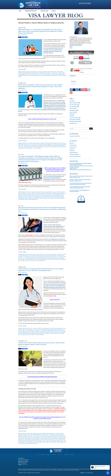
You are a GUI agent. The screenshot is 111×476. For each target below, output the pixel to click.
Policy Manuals (51, 440)
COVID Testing (52, 434)
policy (43, 394)
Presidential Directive (44, 259)
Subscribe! (81, 72)
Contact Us (54, 11)
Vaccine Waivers (61, 75)
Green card (28, 74)
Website (42, 454)
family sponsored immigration (76, 45)
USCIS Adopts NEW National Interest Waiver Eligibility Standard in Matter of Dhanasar (80, 164)
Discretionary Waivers (42, 435)
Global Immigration (21, 74)
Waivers (39, 148)
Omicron (60, 439)
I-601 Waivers (48, 74)
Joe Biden (54, 195)
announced (54, 46)
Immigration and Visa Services (31, 11)
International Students (47, 195)
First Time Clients (54, 72)
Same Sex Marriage (31, 333)
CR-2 (26, 329)
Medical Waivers (25, 332)
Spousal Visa (31, 198)
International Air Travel (38, 195)
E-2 (23, 256)
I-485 (44, 74)
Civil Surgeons (41, 143)
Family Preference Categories (46, 437)
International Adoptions (74, 154)
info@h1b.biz (25, 464)
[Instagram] (88, 89)
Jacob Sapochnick (73, 36)
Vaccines (20, 76)
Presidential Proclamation (59, 196)
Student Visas (36, 198)
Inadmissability (33, 145)
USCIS (40, 75)
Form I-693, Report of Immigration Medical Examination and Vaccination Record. (52, 51)
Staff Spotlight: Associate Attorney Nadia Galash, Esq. (80, 169)
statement (53, 239)
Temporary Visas (73, 145)
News (64, 74)
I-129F (46, 438)
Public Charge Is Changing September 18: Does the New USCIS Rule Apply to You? (81, 177)
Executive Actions (33, 194)
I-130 (40, 74)
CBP (63, 191)
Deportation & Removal (75, 121)
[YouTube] (85, 89)
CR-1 (24, 329)
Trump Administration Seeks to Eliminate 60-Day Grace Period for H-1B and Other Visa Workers (81, 184)
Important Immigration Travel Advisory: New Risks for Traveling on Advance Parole (80, 180)
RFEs (43, 146)
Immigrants (60, 74)
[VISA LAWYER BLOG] (55, 15)
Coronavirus (40, 71)
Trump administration (34, 75)
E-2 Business (27, 256)
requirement (52, 138)
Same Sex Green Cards (60, 332)
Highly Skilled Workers (32, 258)
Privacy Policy (48, 454)
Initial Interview (40, 145)
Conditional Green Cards (37, 433)
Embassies (38, 437)
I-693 (25, 145)
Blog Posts (72, 454)
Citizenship (72, 150)
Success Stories (45, 442)
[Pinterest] (82, 89)
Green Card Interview (34, 74)
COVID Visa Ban (39, 255)
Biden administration (34, 143)
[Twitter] (74, 89)
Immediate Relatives (30, 330)
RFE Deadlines (58, 440)
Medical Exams (21, 196)
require (63, 102)
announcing (46, 179)
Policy (38, 259)
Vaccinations (45, 198)
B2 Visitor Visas (42, 191)
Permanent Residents (22, 75)
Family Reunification (56, 437)
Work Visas (36, 199)
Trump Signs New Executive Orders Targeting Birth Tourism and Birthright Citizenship (80, 187)
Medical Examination (58, 145)
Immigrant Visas (54, 74)
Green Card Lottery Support (75, 156)
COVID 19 (44, 71)
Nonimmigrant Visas (38, 196)
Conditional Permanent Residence (48, 433)
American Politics (34, 71)
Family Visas (26, 144)
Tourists (49, 259)
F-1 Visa (39, 194)
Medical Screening (28, 196)
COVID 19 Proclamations (51, 71)
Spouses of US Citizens (49, 146)
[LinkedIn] (77, 89)
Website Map (66, 454)
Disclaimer (54, 454)
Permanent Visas (73, 146)
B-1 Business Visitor (34, 191)
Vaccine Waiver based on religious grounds (50, 75)
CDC (19, 193)
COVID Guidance (60, 71)
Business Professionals (57, 191)
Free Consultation (61, 72)
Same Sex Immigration (22, 333)
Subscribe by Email (44, 11)
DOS (29, 194)
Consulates (20, 434)
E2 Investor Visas (33, 256)
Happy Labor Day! (73, 168)
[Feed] (71, 92)
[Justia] (79, 89)
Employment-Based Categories (43, 256)
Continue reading (22, 69)
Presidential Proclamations (23, 198)
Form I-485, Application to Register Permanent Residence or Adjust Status (54, 105)
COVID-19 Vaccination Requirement (25, 72)
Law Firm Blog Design (86, 472)
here (47, 323)
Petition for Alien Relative (37, 146)
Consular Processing (59, 433)
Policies (28, 75)
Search (91, 129)
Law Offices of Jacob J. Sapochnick (33, 472)
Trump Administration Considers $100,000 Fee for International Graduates (79, 191)
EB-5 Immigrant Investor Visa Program (28, 437)
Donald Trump (44, 72)
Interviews (45, 145)
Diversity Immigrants (50, 435)
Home (20, 11)
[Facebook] (71, 89)
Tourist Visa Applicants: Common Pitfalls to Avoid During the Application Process (81, 166)
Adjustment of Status (26, 71)
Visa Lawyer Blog (29, 4)
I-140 (42, 74)
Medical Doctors (50, 145)
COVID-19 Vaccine (35, 72)
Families (49, 72)
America (32, 254)
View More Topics (73, 123)
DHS (40, 72)
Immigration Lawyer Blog (75, 136)
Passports (23, 259)
